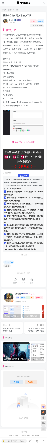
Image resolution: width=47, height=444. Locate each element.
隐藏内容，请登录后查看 (24, 142)
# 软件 (7, 266)
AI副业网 (23, 435)
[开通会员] (43, 412)
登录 (17, 382)
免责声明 (23, 432)
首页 (4, 10)
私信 (41, 21)
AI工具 (31, 435)
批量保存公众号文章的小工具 (17, 15)
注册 (32, 382)
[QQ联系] (43, 417)
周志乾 (11, 20)
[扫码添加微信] (43, 423)
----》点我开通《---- (23, 166)
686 (23, 298)
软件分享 (11, 10)
